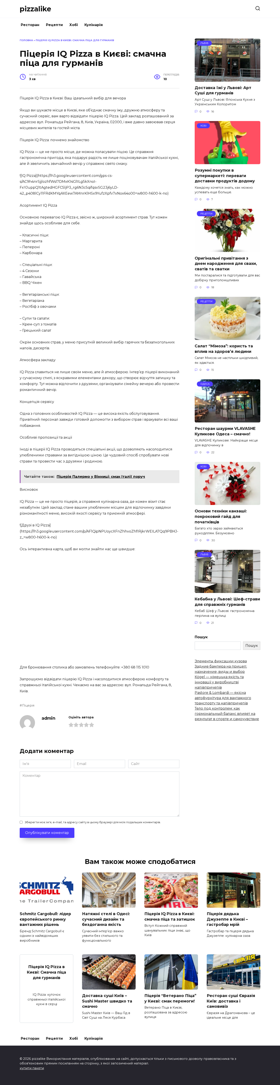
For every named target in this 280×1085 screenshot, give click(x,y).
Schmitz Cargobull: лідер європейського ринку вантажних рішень (45, 919)
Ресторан (30, 25)
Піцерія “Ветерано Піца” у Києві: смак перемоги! (170, 998)
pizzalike (35, 9)
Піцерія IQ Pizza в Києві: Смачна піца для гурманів (46, 972)
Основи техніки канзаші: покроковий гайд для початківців (221, 516)
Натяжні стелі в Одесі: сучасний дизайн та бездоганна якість (106, 919)
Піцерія (28, 705)
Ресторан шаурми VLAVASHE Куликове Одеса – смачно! (225, 431)
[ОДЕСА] (227, 420)
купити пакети (32, 1068)
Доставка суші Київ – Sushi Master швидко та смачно (107, 1001)
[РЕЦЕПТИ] (227, 249)
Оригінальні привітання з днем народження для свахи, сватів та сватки (226, 263)
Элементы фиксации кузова (221, 661)
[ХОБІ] (227, 161)
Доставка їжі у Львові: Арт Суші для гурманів (223, 90)
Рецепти (54, 25)
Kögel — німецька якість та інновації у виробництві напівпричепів (219, 682)
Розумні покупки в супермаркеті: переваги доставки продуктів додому (225, 175)
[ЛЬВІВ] (227, 79)
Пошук (201, 637)
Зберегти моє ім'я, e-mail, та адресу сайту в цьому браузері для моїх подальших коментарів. (93, 822)
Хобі (73, 25)
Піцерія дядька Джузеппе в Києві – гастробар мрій (227, 919)
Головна (26, 40)
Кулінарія (93, 25)
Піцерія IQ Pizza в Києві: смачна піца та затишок (169, 916)
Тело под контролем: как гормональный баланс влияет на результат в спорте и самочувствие (227, 713)
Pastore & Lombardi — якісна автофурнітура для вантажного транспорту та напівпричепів (223, 698)
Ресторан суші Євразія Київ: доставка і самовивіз (231, 1001)
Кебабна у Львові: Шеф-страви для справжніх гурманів (227, 602)
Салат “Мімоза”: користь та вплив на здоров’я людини (224, 349)
